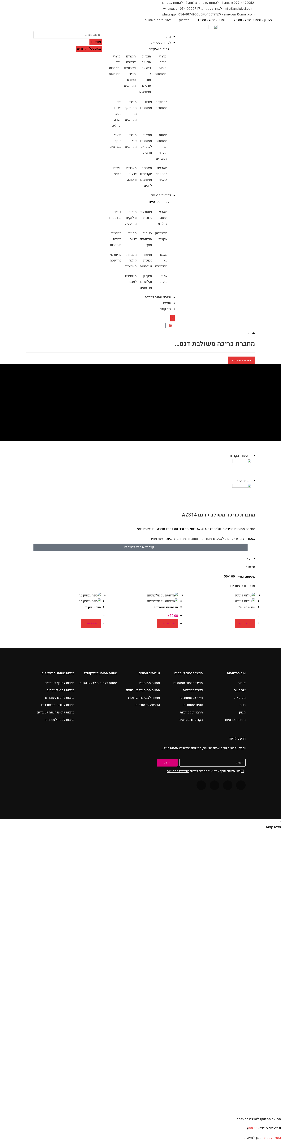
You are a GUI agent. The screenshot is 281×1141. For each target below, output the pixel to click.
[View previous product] (250, 455)
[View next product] (234, 481)
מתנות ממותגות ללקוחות (100, 673)
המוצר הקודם (239, 455)
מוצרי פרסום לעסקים (227, 538)
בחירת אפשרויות (241, 360)
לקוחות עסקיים (161, 42)
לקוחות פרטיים (161, 195)
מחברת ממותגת (244, 529)
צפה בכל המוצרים (89, 48)
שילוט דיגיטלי (246, 607)
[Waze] (227, 785)
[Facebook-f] (241, 785)
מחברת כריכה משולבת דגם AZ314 (133, 412)
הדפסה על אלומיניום (166, 607)
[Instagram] (214, 785)
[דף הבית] (164, 412)
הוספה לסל (167, 623)
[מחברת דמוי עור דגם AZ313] (241, 493)
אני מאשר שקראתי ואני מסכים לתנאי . (203, 771)
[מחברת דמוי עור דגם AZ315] (241, 468)
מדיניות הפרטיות (178, 771)
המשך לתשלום (253, 1137)
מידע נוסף (245, 623)
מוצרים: (96, 42)
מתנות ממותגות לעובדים (57, 673)
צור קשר (165, 309)
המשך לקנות (272, 1137)
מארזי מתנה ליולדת (158, 297)
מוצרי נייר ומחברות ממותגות (193, 538)
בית (168, 36)
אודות (167, 303)
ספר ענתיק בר (93, 607)
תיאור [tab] (247, 558)
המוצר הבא (243, 481)
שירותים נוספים (149, 673)
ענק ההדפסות (236, 673)
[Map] (201, 785)
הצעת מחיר (157, 538)
